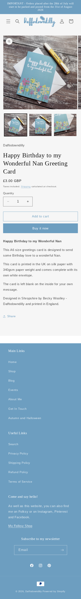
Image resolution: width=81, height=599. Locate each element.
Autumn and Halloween (24, 418)
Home (12, 362)
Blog (11, 380)
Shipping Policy (19, 462)
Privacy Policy (18, 453)
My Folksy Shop (20, 526)
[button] (8, 21)
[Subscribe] (62, 550)
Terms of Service (20, 481)
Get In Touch (17, 408)
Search (13, 444)
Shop (12, 371)
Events (13, 390)
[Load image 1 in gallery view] (15, 125)
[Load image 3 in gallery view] (65, 125)
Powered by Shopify (54, 591)
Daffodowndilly (33, 591)
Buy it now (40, 228)
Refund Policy (18, 472)
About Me (15, 399)
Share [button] (11, 316)
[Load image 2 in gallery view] (40, 125)
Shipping (26, 186)
